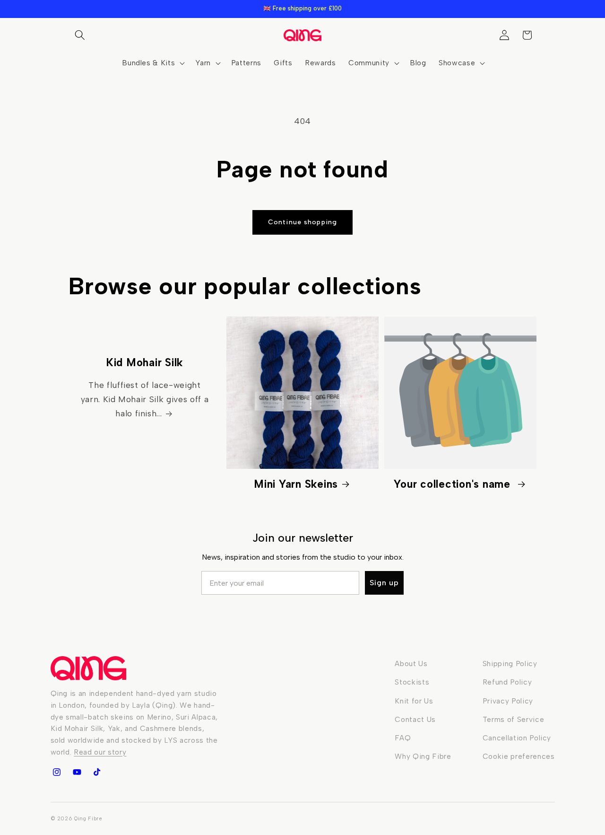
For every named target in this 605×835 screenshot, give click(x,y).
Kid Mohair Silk (144, 362)
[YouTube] (76, 772)
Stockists (412, 681)
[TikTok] (97, 772)
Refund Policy (507, 681)
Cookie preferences (519, 756)
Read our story (100, 751)
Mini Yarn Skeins (296, 484)
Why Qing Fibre (423, 756)
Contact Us (415, 719)
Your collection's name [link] (453, 484)
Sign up (384, 582)
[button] (80, 35)
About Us (411, 663)
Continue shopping (302, 222)
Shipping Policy (510, 663)
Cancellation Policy (517, 737)
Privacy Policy (508, 700)
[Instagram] (57, 772)
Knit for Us (414, 700)
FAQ (403, 737)
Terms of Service (513, 719)
